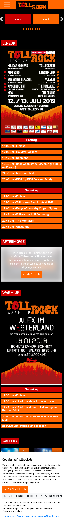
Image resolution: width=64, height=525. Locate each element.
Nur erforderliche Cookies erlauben (33, 496)
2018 (46, 18)
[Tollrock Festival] (32, 6)
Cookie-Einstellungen (49, 516)
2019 (18, 18)
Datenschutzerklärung (26, 516)
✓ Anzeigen (31, 274)
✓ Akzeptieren (15, 489)
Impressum (9, 516)
